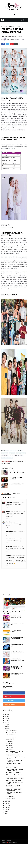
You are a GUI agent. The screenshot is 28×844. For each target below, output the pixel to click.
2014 (6, 807)
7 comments (5, 497)
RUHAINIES (12, 453)
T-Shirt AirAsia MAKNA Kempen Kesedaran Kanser (14, 770)
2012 (6, 811)
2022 (6, 720)
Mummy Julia (9, 511)
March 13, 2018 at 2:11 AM (18, 522)
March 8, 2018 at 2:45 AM (18, 502)
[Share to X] (7, 44)
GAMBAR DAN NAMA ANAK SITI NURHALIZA (14, 761)
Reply (7, 508)
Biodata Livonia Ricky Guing (13, 780)
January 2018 (9, 798)
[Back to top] (25, 842)
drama (18, 26)
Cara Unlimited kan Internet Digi (17, 645)
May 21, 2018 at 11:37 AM (18, 546)
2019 (6, 726)
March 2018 (9, 749)
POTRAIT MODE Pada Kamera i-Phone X (14, 783)
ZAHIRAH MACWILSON (7, 458)
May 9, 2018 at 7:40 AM (18, 539)
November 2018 (10, 732)
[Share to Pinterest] (12, 44)
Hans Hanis (9, 502)
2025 (6, 714)
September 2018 (10, 737)
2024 (6, 716)
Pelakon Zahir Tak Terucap (13, 755)
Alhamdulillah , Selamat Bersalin (14, 778)
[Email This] (16, 44)
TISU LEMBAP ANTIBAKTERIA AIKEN (14, 793)
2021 (6, 722)
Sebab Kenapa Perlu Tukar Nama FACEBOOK (12, 612)
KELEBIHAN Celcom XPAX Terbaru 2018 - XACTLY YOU (17, 659)
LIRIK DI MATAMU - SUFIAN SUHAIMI (13, 764)
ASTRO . (6, 26)
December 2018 (10, 730)
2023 (6, 718)
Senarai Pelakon (21, 453)
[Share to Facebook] (3, 44)
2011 (6, 813)
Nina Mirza (9, 522)
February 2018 (10, 796)
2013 (6, 809)
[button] (2, 20)
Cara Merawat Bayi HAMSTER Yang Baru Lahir (15, 757)
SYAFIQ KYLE (5, 455)
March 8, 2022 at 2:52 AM (19, 555)
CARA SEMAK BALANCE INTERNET (16, 631)
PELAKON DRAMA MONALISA (13, 772)
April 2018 (8, 747)
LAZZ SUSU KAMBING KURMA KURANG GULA (14, 789)
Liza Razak (9, 546)
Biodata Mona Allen (11, 767)
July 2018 (8, 741)
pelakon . (4, 453)
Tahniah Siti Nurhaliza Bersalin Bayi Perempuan (14, 775)
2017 (6, 801)
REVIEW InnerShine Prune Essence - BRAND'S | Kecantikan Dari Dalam (16, 667)
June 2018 (8, 743)
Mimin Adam (9, 531)
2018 (6, 728)
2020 (6, 724)
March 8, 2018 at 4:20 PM (19, 511)
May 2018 (8, 745)
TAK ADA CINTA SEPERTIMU (16, 455)
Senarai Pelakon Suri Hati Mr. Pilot (17, 623)
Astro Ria (12, 26)
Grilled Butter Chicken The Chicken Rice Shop (17, 674)
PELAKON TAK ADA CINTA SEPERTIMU (13, 786)
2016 (6, 803)
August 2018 (9, 739)
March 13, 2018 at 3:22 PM (19, 531)
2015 (6, 805)
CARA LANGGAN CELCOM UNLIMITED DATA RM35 (17, 616)
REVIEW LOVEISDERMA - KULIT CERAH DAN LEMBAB (17, 638)
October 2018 (9, 735)
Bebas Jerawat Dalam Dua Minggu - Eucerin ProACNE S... (15, 752)
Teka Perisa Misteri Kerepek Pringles (17, 652)
